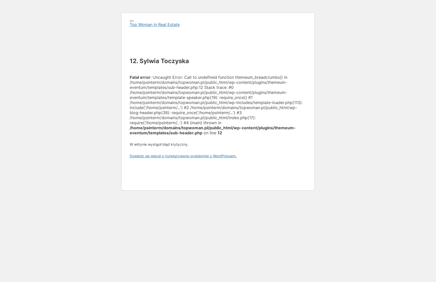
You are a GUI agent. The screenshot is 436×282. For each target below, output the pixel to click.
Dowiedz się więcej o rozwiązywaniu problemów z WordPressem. (183, 156)
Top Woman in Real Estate (155, 24)
